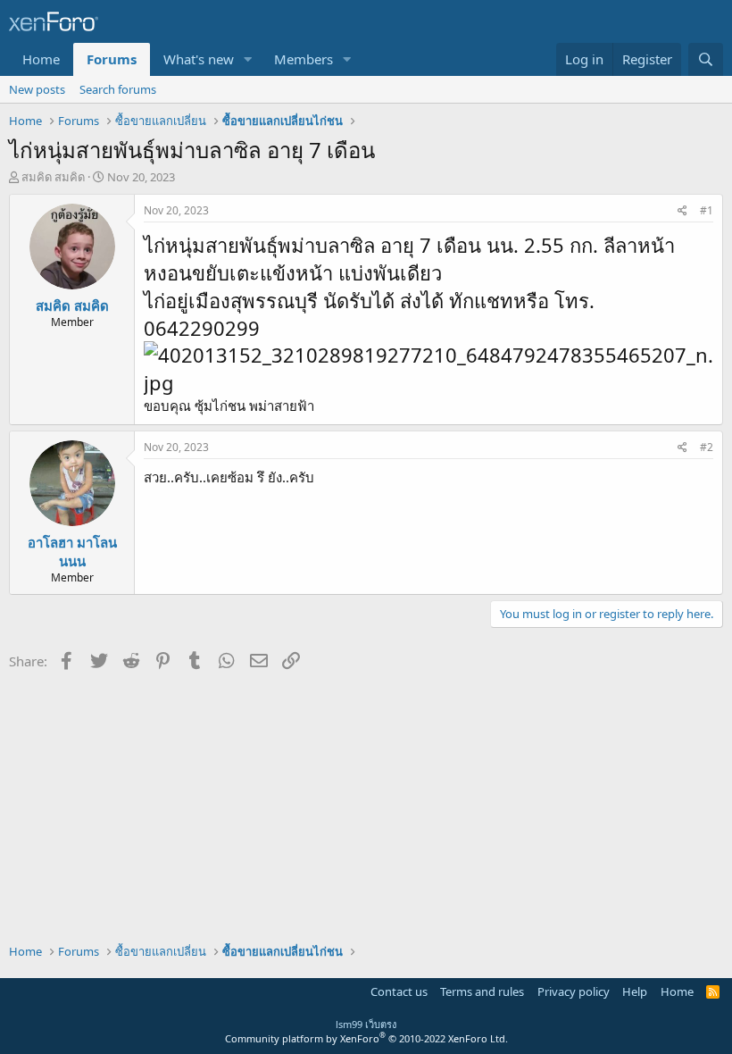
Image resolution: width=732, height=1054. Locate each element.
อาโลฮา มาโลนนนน (72, 551)
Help (634, 991)
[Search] (705, 59)
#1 (706, 210)
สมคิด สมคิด (53, 177)
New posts (37, 89)
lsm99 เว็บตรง (366, 1024)
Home (41, 59)
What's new (198, 59)
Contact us (399, 991)
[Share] (682, 211)
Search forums (117, 89)
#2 (706, 447)
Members (303, 59)
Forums (112, 59)
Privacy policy (573, 991)
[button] (248, 59)
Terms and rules (482, 991)
